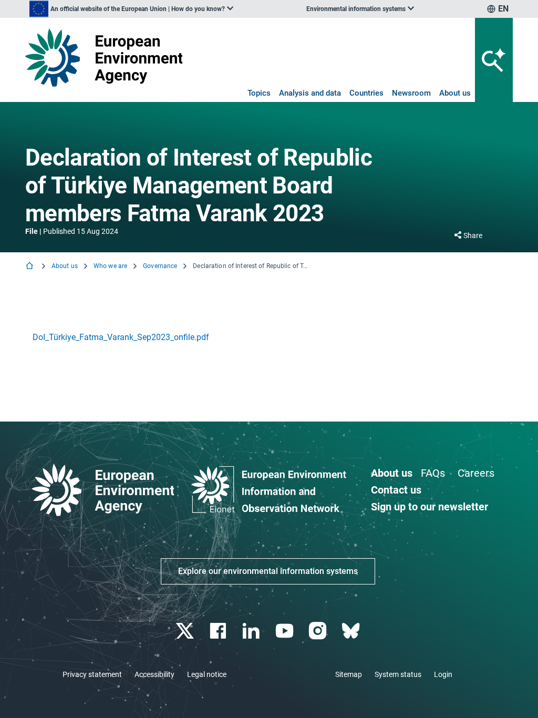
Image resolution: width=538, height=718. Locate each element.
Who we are (110, 266)
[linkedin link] (252, 631)
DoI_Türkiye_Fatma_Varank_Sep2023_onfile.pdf (121, 337)
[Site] (103, 57)
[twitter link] (185, 631)
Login (443, 674)
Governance (160, 266)
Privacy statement (92, 674)
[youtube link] (285, 631)
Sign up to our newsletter (429, 506)
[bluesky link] (351, 631)
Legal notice (206, 674)
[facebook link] (219, 631)
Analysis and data (310, 93)
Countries (366, 93)
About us (455, 93)
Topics (259, 93)
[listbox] (131, 9)
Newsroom (411, 93)
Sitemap (348, 674)
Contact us (396, 490)
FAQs (433, 473)
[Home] (30, 266)
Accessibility (154, 674)
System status (398, 674)
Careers (476, 473)
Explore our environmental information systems (268, 571)
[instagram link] (318, 631)
